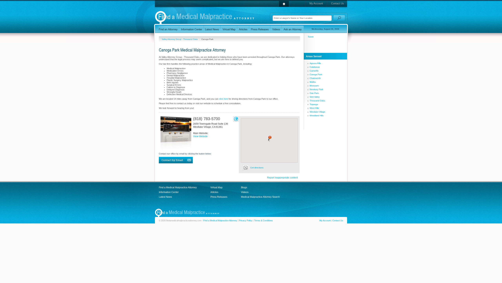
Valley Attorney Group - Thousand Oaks (180, 39)
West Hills (314, 108)
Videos (244, 192)
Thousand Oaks (317, 100)
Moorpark (314, 86)
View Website (200, 136)
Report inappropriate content (282, 177)
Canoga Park (316, 74)
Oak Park (314, 93)
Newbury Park (316, 89)
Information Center (169, 192)
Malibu (313, 82)
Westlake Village (317, 112)
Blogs (244, 187)
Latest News (165, 197)
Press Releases (218, 197)
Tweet (310, 37)
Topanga (314, 104)
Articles (214, 192)
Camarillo (314, 71)
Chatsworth (315, 78)
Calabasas (315, 67)
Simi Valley (315, 97)
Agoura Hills (315, 63)
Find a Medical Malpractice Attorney (178, 187)
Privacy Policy (245, 220)
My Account (316, 3)
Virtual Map (216, 187)
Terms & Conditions (263, 220)
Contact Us (337, 3)
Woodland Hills (317, 115)
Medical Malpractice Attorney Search (260, 197)
